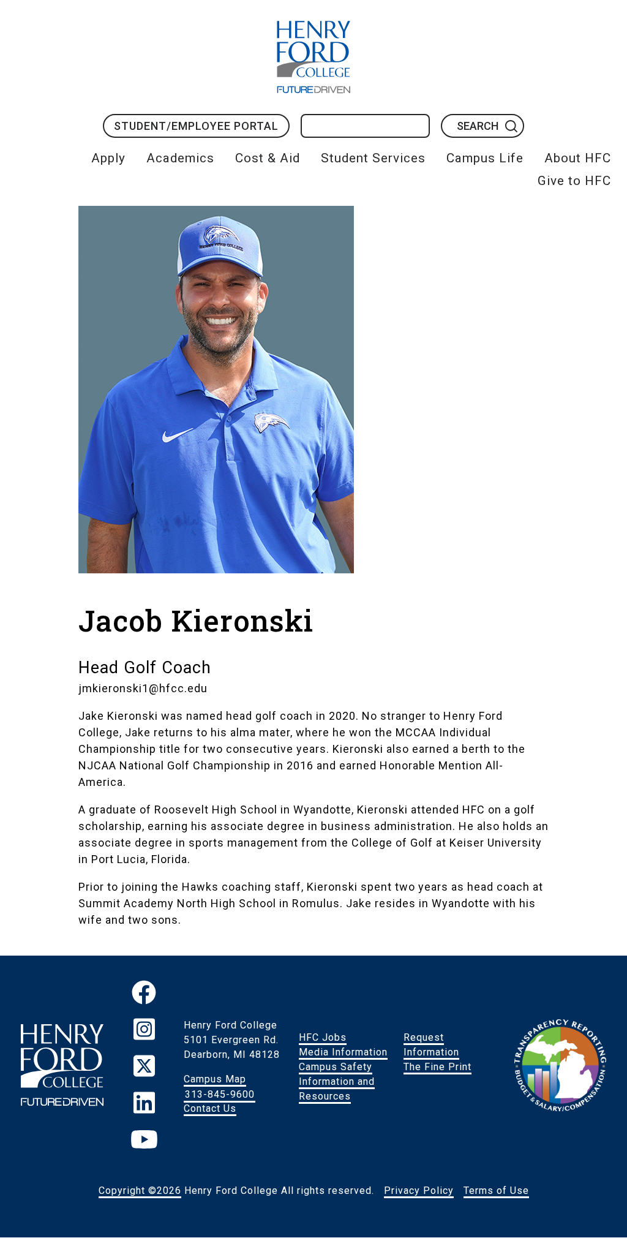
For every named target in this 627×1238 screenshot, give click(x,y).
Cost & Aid (267, 158)
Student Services (373, 158)
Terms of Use (496, 1190)
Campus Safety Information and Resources (337, 1081)
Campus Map (215, 1079)
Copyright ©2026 (140, 1190)
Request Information (431, 1045)
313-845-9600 (220, 1094)
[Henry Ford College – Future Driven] (62, 1067)
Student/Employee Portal (196, 125)
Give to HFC (574, 180)
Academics (180, 158)
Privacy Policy (419, 1190)
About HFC (577, 158)
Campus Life (485, 158)
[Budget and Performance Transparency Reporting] (560, 1067)
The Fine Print (437, 1067)
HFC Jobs (323, 1037)
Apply (108, 158)
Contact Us (210, 1108)
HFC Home (313, 57)
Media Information (343, 1052)
